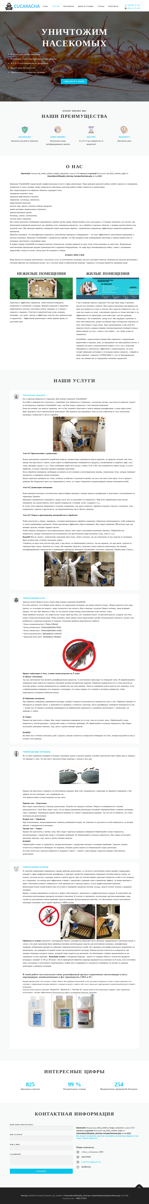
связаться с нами (74, 70)
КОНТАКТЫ (113, 6)
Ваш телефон (16, 1123)
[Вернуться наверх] (139, 1176)
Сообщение (15, 1143)
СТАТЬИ (100, 6)
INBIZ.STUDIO (81, 1187)
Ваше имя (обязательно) (21, 1113)
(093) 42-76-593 (133, 8)
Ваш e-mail (15, 1133)
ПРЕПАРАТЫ (68, 6)
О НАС (45, 6)
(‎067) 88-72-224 (133, 5)
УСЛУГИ (55, 6)
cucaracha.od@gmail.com (91, 1151)
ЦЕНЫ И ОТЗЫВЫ (85, 6)
